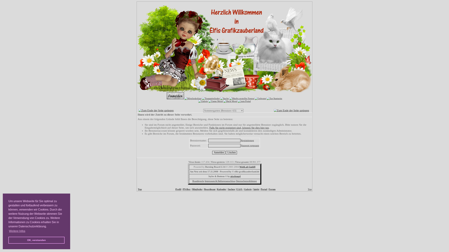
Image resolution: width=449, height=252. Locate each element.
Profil (178, 189)
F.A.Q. (239, 189)
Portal (264, 189)
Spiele (256, 189)
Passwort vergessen (250, 145)
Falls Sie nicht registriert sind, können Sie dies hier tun (239, 127)
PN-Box (186, 189)
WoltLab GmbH (247, 167)
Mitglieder (197, 189)
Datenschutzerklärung (246, 181)
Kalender (221, 189)
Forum (272, 189)
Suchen (231, 189)
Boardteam (209, 189)
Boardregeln (198, 181)
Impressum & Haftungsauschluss (220, 181)
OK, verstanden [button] (36, 240)
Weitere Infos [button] (17, 231)
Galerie (248, 189)
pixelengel (235, 176)
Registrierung (247, 140)
